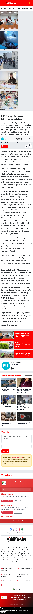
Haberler (4, 113)
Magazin (25, 8)
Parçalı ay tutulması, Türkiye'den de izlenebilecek (23, 423)
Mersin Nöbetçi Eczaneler (6, 569)
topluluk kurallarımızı (17, 457)
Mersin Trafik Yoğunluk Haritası (6, 575)
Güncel (3, 8)
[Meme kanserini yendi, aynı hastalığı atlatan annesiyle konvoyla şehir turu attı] (24, 382)
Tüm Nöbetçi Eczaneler (17, 520)
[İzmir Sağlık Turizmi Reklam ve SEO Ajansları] (8, 416)
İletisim (14, 533)
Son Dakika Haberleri (25, 580)
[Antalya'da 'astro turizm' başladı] (8, 399)
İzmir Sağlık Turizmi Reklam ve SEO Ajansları (7, 423)
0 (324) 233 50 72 (8, 512)
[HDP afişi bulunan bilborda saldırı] (16, 143)
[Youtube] (19, 529)
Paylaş (5, 146)
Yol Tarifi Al (18, 500)
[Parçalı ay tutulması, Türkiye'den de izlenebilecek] (24, 416)
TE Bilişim (20, 604)
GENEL (11, 113)
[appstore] (16, 590)
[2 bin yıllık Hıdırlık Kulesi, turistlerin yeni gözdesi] (8, 382)
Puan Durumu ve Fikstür (23, 575)
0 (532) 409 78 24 (8, 500)
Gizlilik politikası (21, 533)
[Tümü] (31, 475)
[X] (13, 529)
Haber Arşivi (6, 585)
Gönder (5, 451)
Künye (9, 533)
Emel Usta (14, 364)
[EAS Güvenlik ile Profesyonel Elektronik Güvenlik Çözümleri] (24, 399)
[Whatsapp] (22, 529)
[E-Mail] (12, 368)
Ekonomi (11, 8)
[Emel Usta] (5, 365)
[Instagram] (16, 529)
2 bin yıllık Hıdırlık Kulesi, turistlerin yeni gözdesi (8, 389)
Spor (18, 8)
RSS (5, 597)
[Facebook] (10, 529)
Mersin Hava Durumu (26, 568)
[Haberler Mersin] (10, 3)
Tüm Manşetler (7, 580)
